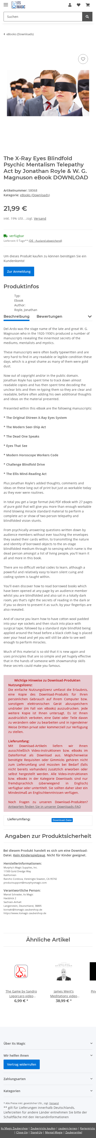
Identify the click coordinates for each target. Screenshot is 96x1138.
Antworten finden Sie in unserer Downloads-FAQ (44, 806)
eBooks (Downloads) (35, 195)
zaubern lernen (67, 1128)
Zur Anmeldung (19, 271)
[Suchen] (87, 16)
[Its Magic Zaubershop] (18, 5)
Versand (40, 218)
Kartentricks (87, 1128)
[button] (70, 4)
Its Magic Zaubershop (14, 1128)
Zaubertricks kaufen (43, 1128)
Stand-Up (36, 1132)
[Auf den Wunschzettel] (83, 59)
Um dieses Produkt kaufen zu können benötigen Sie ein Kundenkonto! (45, 258)
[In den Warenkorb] (7, 46)
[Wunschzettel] (78, 4)
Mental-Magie (54, 1132)
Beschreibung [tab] (16, 316)
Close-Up (22, 1132)
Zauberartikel (73, 1132)
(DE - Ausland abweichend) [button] (45, 241)
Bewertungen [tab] (49, 316)
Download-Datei (62, 820)
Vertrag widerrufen (21, 1064)
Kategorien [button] (12, 1091)
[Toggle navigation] (6, 3)
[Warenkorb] (87, 4)
